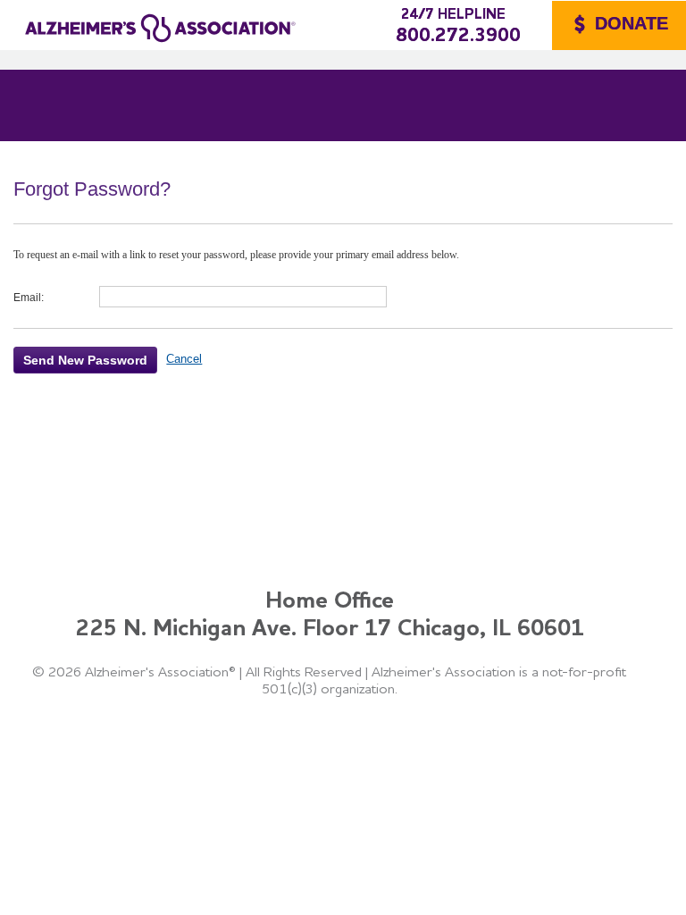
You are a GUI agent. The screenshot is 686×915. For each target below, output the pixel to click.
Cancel (184, 358)
